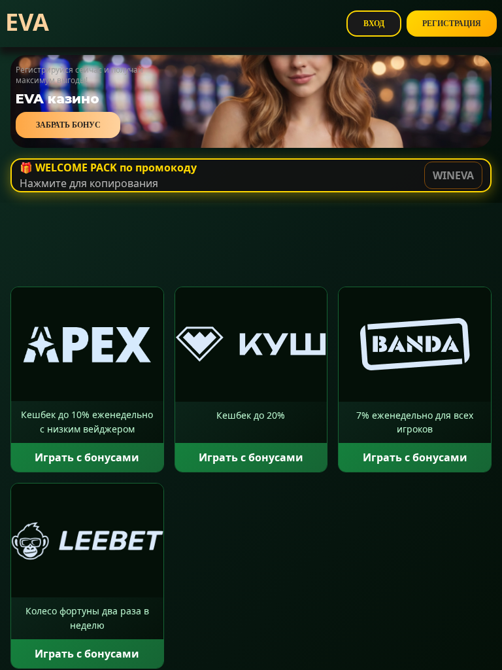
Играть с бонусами (87, 457)
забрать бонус (68, 125)
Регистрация (451, 23)
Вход (373, 23)
